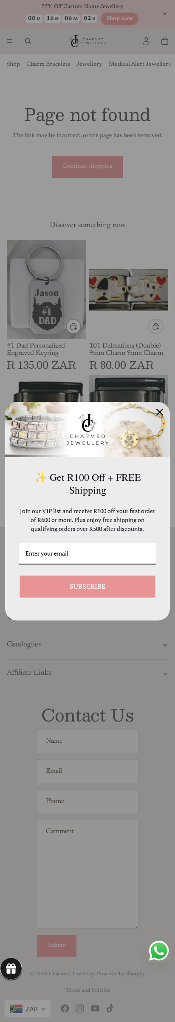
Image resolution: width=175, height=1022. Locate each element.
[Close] (160, 412)
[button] (11, 968)
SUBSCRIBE (87, 586)
